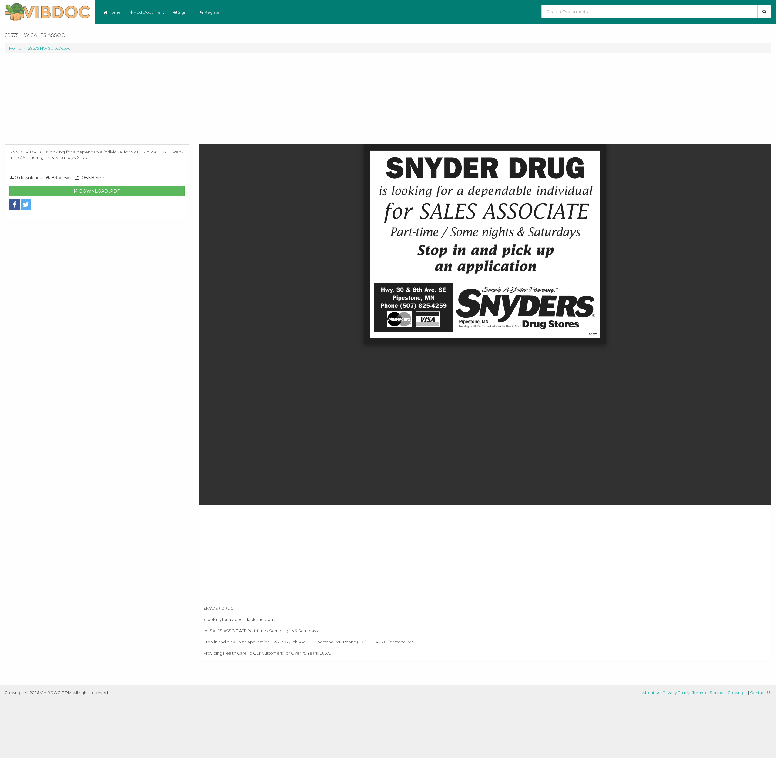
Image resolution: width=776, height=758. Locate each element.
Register (212, 12)
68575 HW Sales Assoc (49, 48)
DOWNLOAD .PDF (99, 191)
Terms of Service (708, 692)
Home (114, 12)
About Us (651, 692)
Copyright (737, 692)
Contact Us (760, 692)
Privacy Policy (676, 692)
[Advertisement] (97, 101)
